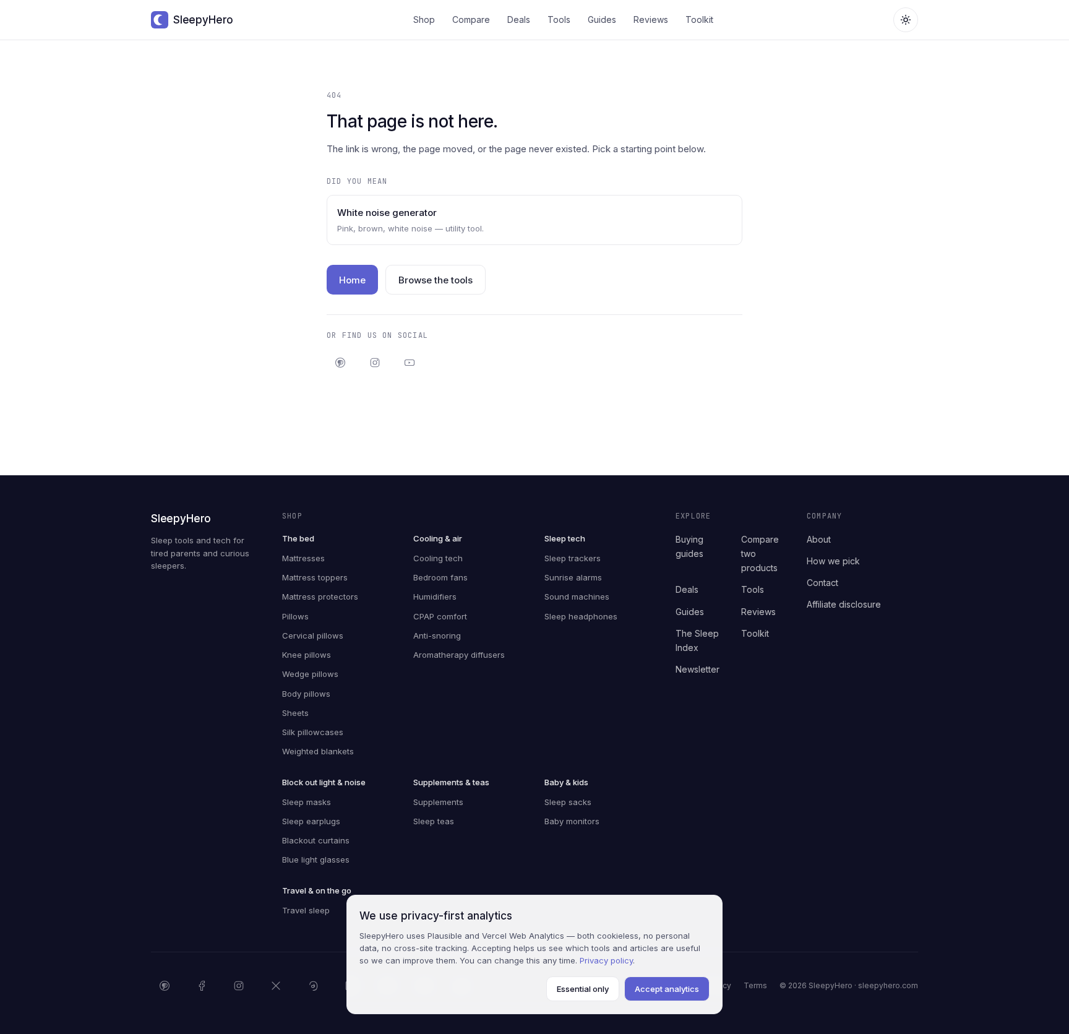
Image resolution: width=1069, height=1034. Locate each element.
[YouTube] (409, 362)
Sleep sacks (567, 802)
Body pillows (306, 694)
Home (352, 280)
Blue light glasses (316, 859)
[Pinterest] (340, 362)
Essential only (583, 989)
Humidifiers (435, 596)
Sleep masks (306, 802)
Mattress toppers (315, 577)
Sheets (295, 713)
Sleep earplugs (311, 821)
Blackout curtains (316, 840)
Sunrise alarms (573, 577)
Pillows (295, 616)
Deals (518, 19)
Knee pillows (306, 655)
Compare (471, 19)
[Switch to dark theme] (905, 19)
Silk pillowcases (312, 732)
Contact (822, 582)
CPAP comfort (440, 616)
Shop (424, 19)
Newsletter (697, 669)
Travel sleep (306, 910)
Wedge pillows (310, 674)
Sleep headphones (580, 616)
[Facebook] (201, 985)
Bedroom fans (440, 577)
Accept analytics (667, 989)
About (819, 539)
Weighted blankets (318, 751)
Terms (755, 985)
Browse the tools (435, 280)
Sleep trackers (572, 558)
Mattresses (303, 558)
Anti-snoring (437, 635)
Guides (602, 19)
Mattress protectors (320, 596)
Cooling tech (438, 558)
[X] (276, 985)
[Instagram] (375, 362)
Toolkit (699, 19)
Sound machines (576, 596)
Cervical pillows (312, 635)
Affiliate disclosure (844, 604)
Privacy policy (606, 960)
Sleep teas (433, 821)
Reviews (650, 19)
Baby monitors (571, 821)
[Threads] (313, 985)
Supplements (438, 802)
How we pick (833, 561)
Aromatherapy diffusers (459, 655)
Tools (558, 19)
